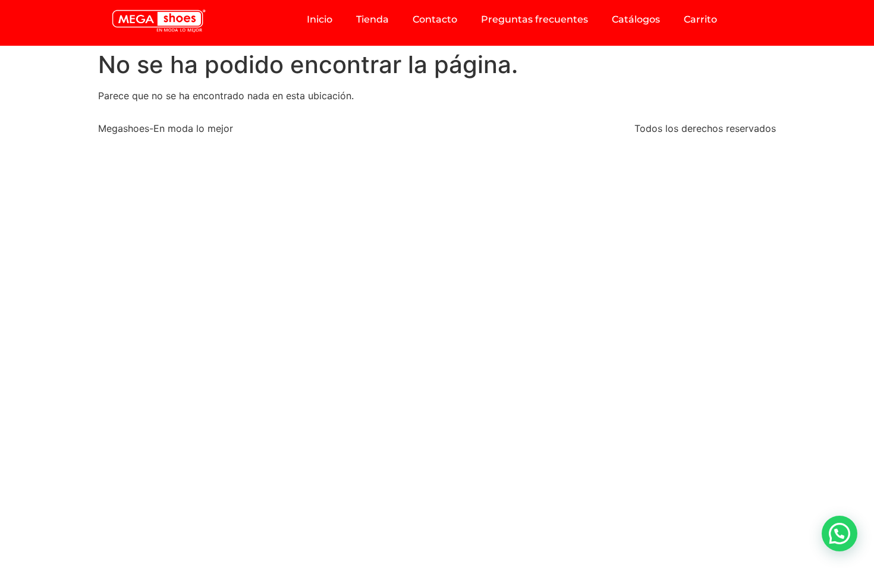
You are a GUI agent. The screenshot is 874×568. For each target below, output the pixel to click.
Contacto (435, 19)
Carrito (700, 19)
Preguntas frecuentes (534, 19)
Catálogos (636, 19)
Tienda (372, 19)
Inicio (319, 19)
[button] (839, 533)
